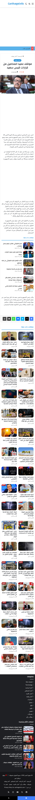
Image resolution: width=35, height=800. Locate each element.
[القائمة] (33, 4)
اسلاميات (30, 699)
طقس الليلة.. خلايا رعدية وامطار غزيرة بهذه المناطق (26, 553)
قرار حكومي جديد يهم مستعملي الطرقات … (11, 665)
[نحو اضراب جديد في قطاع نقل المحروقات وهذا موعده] (28, 279)
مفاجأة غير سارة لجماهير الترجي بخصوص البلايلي (10, 648)
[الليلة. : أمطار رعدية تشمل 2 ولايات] (26, 623)
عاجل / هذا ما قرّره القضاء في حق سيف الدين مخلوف (9, 343)
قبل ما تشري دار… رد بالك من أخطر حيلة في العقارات (26, 665)
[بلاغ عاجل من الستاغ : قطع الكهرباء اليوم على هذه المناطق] (26, 432)
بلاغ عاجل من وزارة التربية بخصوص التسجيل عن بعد (27, 380)
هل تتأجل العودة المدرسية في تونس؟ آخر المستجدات (26, 532)
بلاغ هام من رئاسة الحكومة (14, 269)
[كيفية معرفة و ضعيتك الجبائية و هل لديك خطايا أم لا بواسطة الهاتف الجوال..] (28, 729)
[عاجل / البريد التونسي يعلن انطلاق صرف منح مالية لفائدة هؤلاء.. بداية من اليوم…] (9, 525)
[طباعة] (4, 319)
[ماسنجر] (18, 319)
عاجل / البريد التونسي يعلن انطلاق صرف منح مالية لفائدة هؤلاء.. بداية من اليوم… (9, 534)
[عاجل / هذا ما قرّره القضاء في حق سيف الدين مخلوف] (9, 336)
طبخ (31, 705)
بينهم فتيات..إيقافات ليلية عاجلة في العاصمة (26, 478)
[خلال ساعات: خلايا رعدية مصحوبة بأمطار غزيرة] (26, 640)
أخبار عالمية (29, 693)
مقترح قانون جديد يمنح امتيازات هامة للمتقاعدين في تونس (26, 594)
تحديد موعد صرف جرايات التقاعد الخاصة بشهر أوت (27, 495)
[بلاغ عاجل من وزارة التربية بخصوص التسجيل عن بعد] (26, 372)
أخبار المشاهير (28, 690)
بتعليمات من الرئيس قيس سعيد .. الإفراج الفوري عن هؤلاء (9, 554)
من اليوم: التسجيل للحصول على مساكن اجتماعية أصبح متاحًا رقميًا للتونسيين (12, 738)
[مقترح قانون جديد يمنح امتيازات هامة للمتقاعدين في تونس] (26, 586)
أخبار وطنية (14, 56)
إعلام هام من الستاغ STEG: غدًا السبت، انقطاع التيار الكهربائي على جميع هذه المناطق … (9, 574)
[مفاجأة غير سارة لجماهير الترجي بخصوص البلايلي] (9, 640)
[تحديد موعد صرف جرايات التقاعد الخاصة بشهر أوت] (26, 488)
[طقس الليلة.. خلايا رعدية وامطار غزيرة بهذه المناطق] (26, 546)
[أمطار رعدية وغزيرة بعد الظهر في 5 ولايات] (26, 336)
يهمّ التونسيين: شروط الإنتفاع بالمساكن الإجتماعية (28, 514)
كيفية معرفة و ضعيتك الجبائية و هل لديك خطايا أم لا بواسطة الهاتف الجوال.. (11, 729)
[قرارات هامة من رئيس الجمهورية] (26, 605)
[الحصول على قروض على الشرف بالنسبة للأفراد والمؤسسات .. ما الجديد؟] (26, 394)
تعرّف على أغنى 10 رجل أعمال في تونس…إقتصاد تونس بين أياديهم (12, 747)
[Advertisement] (17, 27)
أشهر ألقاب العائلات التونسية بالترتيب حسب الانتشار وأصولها (11, 755)
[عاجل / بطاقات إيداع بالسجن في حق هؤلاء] (26, 413)
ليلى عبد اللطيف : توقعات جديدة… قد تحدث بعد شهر (12, 763)
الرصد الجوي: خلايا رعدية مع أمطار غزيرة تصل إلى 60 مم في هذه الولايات (26, 573)
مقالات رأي (29, 717)
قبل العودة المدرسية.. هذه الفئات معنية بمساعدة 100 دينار (9, 460)
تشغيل (30, 702)
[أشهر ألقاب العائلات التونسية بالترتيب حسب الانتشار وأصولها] (28, 756)
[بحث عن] (29, 4)
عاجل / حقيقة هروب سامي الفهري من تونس (9, 495)
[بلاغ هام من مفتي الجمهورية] (9, 623)
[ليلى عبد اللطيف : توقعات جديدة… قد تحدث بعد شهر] (28, 765)
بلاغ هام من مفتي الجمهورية (12, 630)
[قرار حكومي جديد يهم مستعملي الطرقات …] (9, 658)
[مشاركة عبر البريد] (9, 319)
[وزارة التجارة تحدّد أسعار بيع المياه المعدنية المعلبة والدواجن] (9, 413)
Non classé (29, 682)
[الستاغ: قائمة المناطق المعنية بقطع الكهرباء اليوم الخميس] (26, 353)
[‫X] (27, 319)
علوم (31, 708)
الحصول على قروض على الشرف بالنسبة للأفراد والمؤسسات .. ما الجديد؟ (27, 402)
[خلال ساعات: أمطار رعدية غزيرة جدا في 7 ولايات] (9, 605)
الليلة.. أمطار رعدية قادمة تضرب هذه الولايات (10, 513)
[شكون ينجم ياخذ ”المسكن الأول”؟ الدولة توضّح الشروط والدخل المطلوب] (26, 451)
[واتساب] (13, 319)
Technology (28, 685)
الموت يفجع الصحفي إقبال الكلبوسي (9, 478)
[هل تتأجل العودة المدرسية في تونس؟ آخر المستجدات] (26, 525)
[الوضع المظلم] (26, 4)
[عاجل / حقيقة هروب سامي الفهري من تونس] (9, 488)
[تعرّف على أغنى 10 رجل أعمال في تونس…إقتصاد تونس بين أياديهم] (28, 748)
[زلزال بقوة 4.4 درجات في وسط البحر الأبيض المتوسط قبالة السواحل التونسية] (9, 394)
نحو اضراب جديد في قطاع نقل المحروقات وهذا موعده (13, 278)
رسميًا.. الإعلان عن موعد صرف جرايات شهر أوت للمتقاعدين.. (10, 361)
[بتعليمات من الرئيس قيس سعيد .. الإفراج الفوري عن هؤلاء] (9, 546)
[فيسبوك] (31, 319)
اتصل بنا (6, 784)
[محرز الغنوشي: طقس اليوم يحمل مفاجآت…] (28, 245)
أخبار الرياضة (28, 688)
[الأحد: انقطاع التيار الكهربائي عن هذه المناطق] (28, 262)
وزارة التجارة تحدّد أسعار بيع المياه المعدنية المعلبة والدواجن (9, 421)
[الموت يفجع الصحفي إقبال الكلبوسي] (9, 471)
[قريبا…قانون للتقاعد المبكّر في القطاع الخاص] (9, 586)
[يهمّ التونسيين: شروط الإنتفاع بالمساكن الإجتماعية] (26, 506)
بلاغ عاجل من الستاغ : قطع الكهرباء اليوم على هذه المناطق (26, 440)
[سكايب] (22, 319)
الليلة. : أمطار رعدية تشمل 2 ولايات (26, 630)
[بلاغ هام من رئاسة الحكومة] (28, 271)
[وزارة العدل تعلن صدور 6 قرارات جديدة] (28, 254)
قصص (30, 711)
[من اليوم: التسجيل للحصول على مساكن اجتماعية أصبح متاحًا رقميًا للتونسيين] (28, 739)
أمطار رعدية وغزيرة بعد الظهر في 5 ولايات (27, 343)
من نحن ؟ (28, 787)
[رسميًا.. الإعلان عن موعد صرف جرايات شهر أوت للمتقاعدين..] (9, 353)
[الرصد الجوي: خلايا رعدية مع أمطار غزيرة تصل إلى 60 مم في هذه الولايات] (26, 565)
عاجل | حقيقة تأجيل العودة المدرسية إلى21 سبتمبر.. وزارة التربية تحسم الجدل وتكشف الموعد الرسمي (9, 382)
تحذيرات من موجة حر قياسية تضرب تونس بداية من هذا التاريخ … (10, 440)
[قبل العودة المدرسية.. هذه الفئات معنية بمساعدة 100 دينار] (9, 451)
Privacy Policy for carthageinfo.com (14, 787)
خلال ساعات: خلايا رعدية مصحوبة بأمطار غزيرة (27, 648)
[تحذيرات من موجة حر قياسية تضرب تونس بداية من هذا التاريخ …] (9, 432)
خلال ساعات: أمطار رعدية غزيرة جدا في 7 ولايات (10, 613)
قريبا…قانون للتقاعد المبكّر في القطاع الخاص (9, 593)
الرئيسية (20, 56)
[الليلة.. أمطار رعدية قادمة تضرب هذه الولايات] (9, 506)
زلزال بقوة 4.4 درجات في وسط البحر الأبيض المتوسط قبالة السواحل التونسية (9, 402)
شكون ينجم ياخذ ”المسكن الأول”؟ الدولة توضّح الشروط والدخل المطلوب (26, 460)
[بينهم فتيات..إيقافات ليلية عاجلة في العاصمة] (26, 471)
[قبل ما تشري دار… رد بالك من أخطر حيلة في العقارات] (26, 658)
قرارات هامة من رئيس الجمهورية (27, 613)
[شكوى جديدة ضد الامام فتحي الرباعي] (28, 288)
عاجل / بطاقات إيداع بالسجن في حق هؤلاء (27, 420)
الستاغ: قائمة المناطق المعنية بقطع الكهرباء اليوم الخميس (27, 361)
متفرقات (30, 714)
